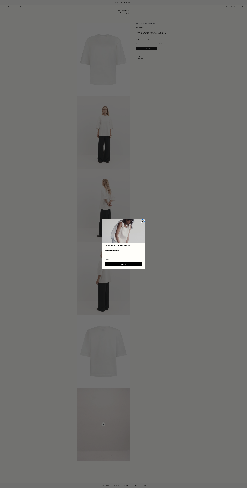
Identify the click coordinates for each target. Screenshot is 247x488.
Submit (123, 264)
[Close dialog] (142, 221)
